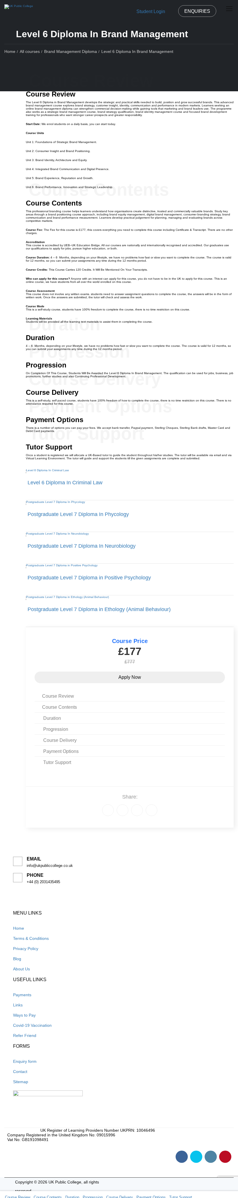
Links (18, 1005)
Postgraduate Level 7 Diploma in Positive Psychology (89, 578)
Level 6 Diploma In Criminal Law (65, 482)
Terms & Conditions (31, 938)
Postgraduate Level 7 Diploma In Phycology (78, 514)
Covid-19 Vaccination (32, 1025)
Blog (17, 958)
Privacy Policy (25, 948)
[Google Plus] (122, 810)
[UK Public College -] (18, 8)
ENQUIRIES (197, 11)
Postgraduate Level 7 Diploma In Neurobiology (82, 546)
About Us (21, 969)
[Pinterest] (151, 810)
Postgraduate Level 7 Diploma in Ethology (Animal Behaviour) (99, 609)
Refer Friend (24, 1035)
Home (18, 928)
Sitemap (20, 1081)
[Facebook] (108, 810)
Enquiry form (25, 1061)
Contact (20, 1071)
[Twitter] (137, 810)
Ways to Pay (24, 1015)
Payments (22, 994)
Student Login (150, 11)
